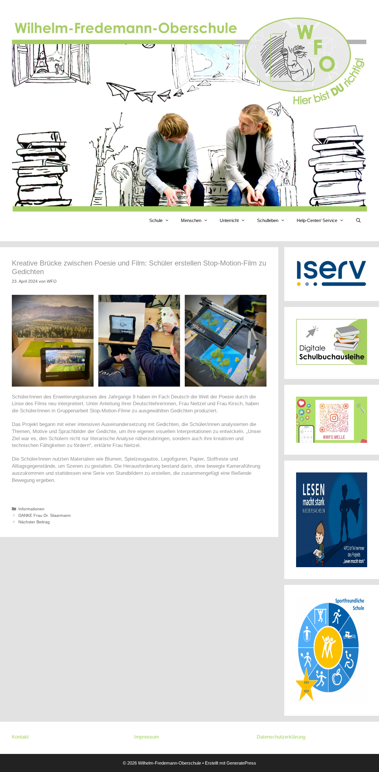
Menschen (191, 220)
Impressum (146, 737)
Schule (156, 220)
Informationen (31, 508)
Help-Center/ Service (317, 220)
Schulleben (267, 220)
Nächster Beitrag (34, 522)
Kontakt (20, 737)
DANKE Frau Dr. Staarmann (44, 515)
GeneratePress (241, 762)
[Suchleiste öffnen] (358, 220)
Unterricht (229, 220)
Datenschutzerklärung (281, 737)
